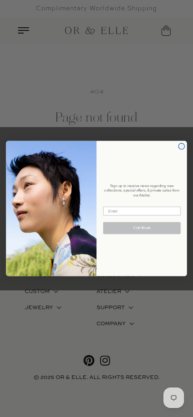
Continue (141, 228)
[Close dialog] (181, 146)
